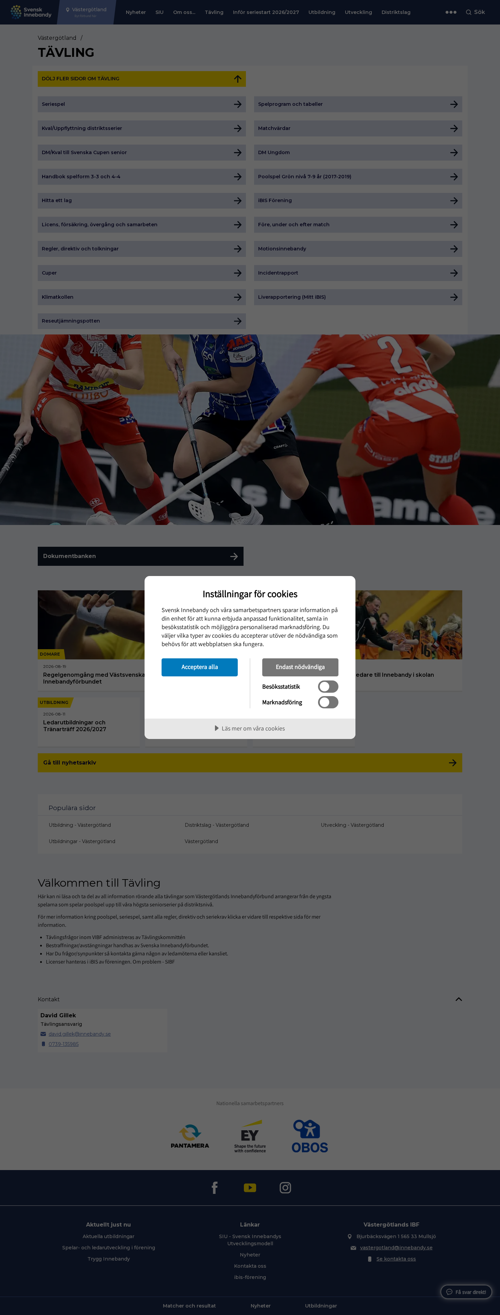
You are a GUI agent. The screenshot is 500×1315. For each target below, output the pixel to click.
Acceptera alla (200, 667)
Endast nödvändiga (300, 667)
